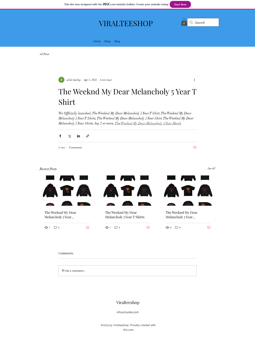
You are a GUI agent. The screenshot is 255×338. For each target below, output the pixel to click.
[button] (184, 22)
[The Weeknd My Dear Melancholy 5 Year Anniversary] (67, 190)
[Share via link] (87, 136)
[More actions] (194, 80)
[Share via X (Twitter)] (69, 136)
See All (211, 168)
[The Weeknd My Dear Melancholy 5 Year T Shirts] (128, 190)
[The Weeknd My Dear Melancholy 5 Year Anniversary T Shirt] (188, 190)
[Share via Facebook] (60, 136)
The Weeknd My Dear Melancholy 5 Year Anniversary (60, 214)
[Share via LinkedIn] (78, 136)
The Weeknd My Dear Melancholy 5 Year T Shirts (124, 214)
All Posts (44, 54)
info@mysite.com (128, 312)
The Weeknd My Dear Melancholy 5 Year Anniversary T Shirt (181, 214)
